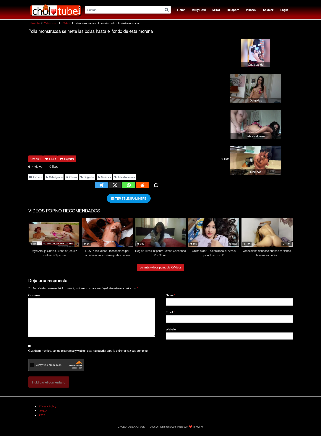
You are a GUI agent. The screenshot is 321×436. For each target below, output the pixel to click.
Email (170, 312)
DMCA (43, 411)
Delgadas (88, 177)
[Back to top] (311, 424)
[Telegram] (101, 185)
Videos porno (50, 23)
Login (284, 10)
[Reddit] (142, 185)
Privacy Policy (47, 406)
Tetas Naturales (126, 177)
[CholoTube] (56, 10)
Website (171, 329)
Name (170, 295)
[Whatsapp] (128, 185)
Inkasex (251, 10)
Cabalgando (55, 177)
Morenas (105, 177)
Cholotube (35, 23)
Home (181, 10)
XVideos (66, 23)
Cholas (73, 177)
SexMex (268, 10)
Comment (34, 295)
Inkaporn (233, 10)
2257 (42, 415)
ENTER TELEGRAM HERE (128, 198)
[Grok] (156, 185)
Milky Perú (199, 10)
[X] (114, 185)
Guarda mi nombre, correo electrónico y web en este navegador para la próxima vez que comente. (88, 350)
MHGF (216, 10)
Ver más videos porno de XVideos (160, 267)
